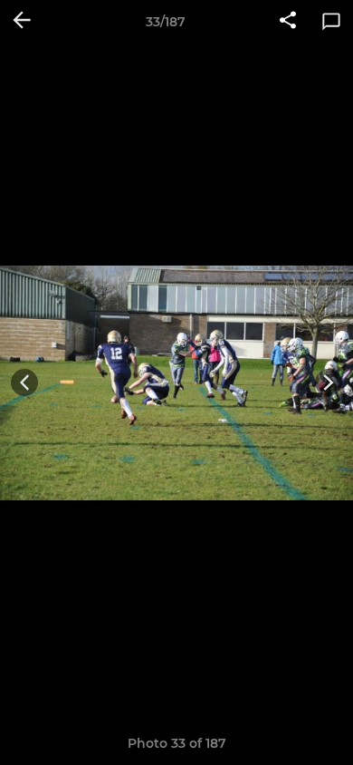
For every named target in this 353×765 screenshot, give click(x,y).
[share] (288, 21)
